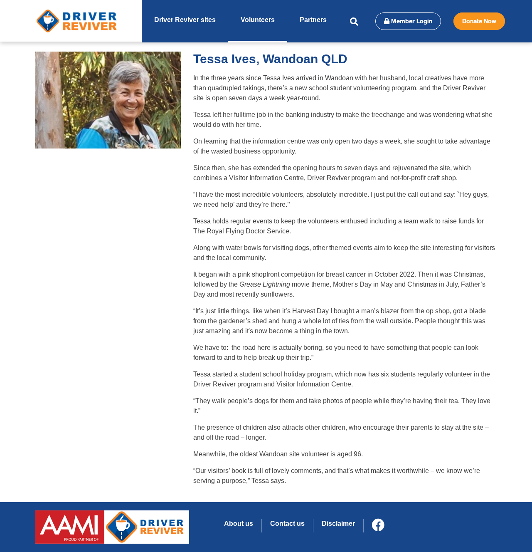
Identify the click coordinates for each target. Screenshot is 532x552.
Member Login (410, 21)
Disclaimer (338, 523)
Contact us (287, 523)
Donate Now (479, 21)
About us (238, 523)
